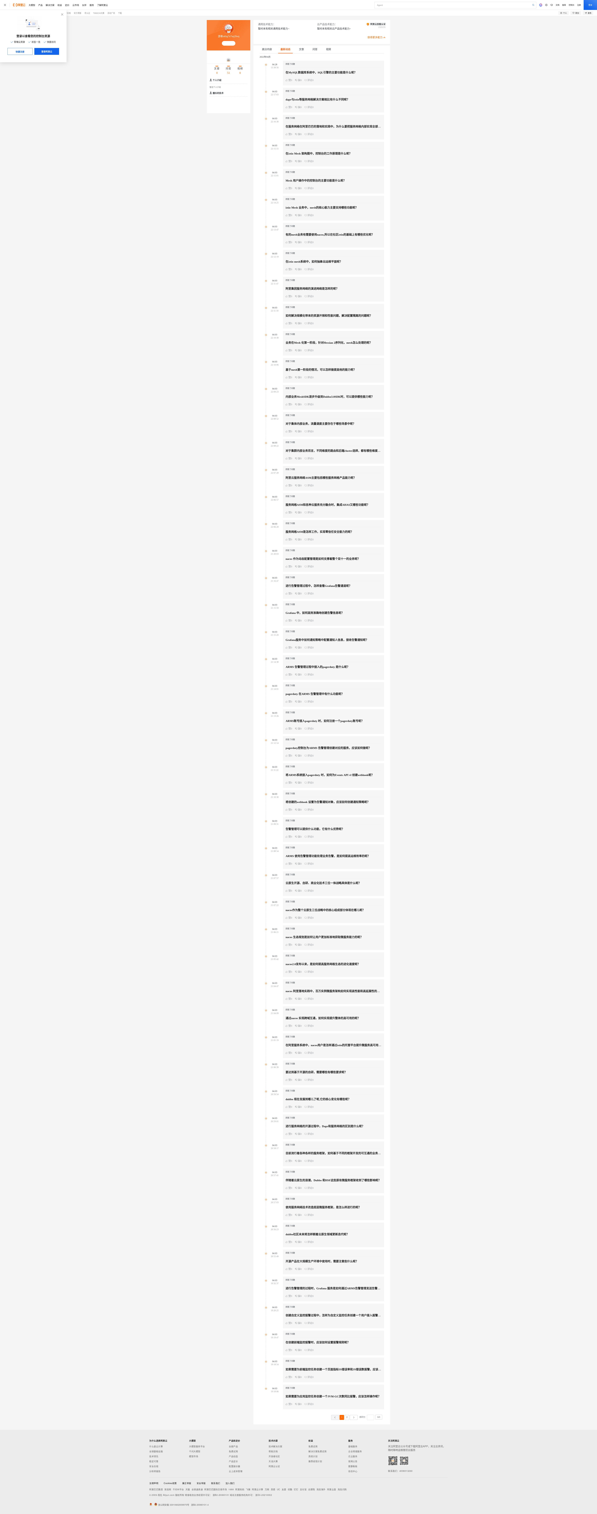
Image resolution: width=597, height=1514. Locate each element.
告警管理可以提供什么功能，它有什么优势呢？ (315, 829)
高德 (273, 1489)
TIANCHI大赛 (98, 13)
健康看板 (352, 1466)
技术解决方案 (275, 1446)
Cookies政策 (170, 1483)
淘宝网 (167, 1489)
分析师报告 (155, 1471)
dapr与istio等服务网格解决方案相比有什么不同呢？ (317, 99)
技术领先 (153, 1456)
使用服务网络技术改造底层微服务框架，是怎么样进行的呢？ (323, 1207)
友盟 (284, 1489)
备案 (564, 5)
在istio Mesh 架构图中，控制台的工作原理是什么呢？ (319, 153)
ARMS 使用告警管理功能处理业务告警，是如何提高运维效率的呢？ (328, 856)
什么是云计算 (156, 1446)
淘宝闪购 (342, 1489)
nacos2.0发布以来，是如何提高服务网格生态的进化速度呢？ (323, 964)
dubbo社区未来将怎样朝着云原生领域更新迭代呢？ (317, 1234)
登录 (590, 5)
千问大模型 (194, 1451)
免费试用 (233, 1451)
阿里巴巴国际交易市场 (215, 1489)
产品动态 (233, 1456)
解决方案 (50, 5)
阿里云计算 (257, 1489)
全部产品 (233, 1446)
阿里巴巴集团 (156, 1489)
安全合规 (153, 1466)
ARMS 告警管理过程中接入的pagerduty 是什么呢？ (318, 666)
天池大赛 (273, 1461)
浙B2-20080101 (221, 1494)
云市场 (75, 5)
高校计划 (312, 1456)
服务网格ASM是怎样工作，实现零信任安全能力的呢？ (319, 531)
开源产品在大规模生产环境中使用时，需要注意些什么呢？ (322, 1261)
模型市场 (193, 1456)
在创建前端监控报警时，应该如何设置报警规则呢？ (318, 1342)
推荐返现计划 (315, 1461)
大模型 (32, 5)
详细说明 (382, 27)
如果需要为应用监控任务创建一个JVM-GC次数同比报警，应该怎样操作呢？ (333, 1396)
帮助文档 (273, 1451)
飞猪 (248, 1489)
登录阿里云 (46, 51)
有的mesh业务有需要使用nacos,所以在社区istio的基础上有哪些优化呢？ (330, 234)
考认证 (87, 13)
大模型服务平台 (197, 1446)
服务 (92, 5)
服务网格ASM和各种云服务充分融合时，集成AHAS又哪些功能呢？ (328, 504)
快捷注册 (20, 51)
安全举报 (201, 1483)
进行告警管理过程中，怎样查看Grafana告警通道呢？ (319, 585)
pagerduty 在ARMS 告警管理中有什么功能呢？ (315, 694)
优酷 (290, 1489)
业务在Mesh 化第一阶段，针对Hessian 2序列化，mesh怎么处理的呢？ (329, 342)
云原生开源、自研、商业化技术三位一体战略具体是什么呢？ (323, 883)
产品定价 (233, 1461)
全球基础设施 (156, 1451)
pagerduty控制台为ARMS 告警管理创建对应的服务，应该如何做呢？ (328, 748)
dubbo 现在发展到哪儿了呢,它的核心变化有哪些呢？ (318, 1099)
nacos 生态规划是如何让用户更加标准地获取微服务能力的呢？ (324, 937)
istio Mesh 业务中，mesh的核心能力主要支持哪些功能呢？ (322, 207)
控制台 (571, 5)
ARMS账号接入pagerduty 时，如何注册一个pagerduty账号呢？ (325, 721)
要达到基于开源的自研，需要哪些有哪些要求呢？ (316, 1072)
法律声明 (153, 1483)
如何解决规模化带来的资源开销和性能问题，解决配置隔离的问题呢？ (329, 315)
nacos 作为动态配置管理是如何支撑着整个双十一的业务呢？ (323, 558)
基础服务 (352, 1446)
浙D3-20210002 (263, 1494)
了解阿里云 (102, 5)
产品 (40, 5)
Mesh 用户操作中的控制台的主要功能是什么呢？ (316, 180)
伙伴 (84, 5)
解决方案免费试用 (317, 1451)
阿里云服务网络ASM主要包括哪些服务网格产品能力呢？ (321, 477)
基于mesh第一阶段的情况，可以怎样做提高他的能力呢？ (321, 369)
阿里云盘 (331, 1489)
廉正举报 (186, 1483)
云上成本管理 (235, 1471)
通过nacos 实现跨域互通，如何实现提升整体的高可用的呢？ (323, 1018)
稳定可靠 (153, 1461)
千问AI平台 (178, 1489)
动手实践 (67, 13)
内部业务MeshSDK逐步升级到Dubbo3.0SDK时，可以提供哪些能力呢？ (330, 396)
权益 (60, 5)
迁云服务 (352, 1456)
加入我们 (230, 1483)
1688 (231, 1489)
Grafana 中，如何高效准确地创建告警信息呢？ (315, 612)
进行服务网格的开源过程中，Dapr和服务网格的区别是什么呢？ (325, 1126)
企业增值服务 (355, 1451)
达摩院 (311, 1489)
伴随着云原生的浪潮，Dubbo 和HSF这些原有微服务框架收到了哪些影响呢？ (333, 1180)
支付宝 (303, 1489)
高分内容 (267, 49)
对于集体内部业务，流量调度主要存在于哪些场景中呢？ (321, 423)
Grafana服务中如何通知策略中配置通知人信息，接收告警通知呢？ (327, 639)
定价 (67, 5)
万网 (267, 1489)
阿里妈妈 (239, 1489)
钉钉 (296, 1489)
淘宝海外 (321, 1489)
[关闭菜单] (5, 5)
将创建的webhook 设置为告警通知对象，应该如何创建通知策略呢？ (328, 802)
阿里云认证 (274, 1466)
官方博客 (77, 13)
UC (278, 1489)
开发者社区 (274, 1456)
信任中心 (352, 1471)
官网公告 (352, 1461)
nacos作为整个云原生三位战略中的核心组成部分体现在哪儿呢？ (325, 910)
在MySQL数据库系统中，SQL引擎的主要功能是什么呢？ (321, 72)
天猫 (187, 1489)
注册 (579, 5)
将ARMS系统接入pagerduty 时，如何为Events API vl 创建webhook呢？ (330, 775)
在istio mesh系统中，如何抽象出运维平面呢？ (314, 261)
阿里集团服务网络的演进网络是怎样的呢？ (312, 288)
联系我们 (215, 1483)
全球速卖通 (197, 1489)
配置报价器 (234, 1466)
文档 (557, 5)
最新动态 (285, 49)
